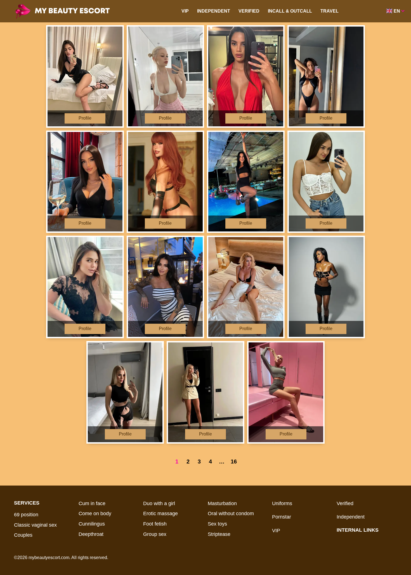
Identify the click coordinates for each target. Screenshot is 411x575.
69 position (26, 514)
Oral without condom (231, 513)
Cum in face (92, 503)
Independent (213, 11)
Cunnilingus (92, 524)
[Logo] (70, 11)
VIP (185, 11)
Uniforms (282, 503)
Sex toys (217, 524)
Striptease (219, 534)
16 (234, 461)
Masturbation (222, 503)
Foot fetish (155, 524)
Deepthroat (91, 534)
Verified (248, 11)
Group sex (154, 534)
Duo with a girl (159, 503)
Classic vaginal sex (35, 525)
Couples (23, 535)
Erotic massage (160, 513)
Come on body (95, 513)
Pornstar (281, 517)
